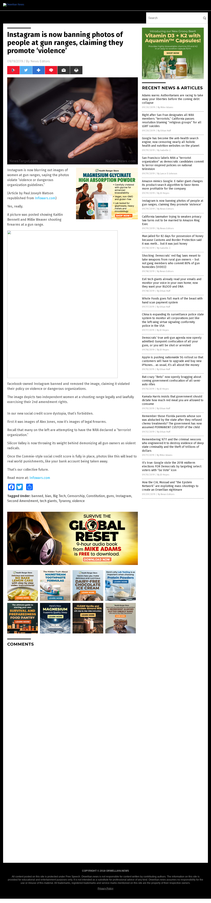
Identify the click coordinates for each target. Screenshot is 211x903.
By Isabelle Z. (164, 150)
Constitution (95, 496)
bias (48, 496)
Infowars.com (45, 198)
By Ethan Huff (164, 130)
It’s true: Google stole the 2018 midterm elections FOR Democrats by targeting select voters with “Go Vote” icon (171, 466)
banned (37, 496)
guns (110, 496)
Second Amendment (22, 501)
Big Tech (59, 496)
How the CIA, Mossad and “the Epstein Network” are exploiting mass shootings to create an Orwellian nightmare (170, 486)
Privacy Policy (105, 888)
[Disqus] (72, 701)
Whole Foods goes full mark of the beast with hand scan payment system (172, 300)
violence (78, 501)
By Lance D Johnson (167, 173)
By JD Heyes (163, 193)
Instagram (123, 496)
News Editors (40, 61)
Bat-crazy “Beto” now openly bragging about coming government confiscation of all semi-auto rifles (171, 380)
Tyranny (64, 501)
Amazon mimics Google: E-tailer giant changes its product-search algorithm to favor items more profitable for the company (172, 184)
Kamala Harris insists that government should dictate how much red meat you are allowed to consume (172, 400)
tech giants (48, 501)
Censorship (76, 496)
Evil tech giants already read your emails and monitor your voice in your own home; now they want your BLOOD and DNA (171, 282)
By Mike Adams (165, 107)
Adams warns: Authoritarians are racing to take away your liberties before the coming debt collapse (172, 99)
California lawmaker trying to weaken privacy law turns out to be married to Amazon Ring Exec (171, 220)
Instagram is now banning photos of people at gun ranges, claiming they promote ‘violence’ (172, 202)
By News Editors (165, 208)
